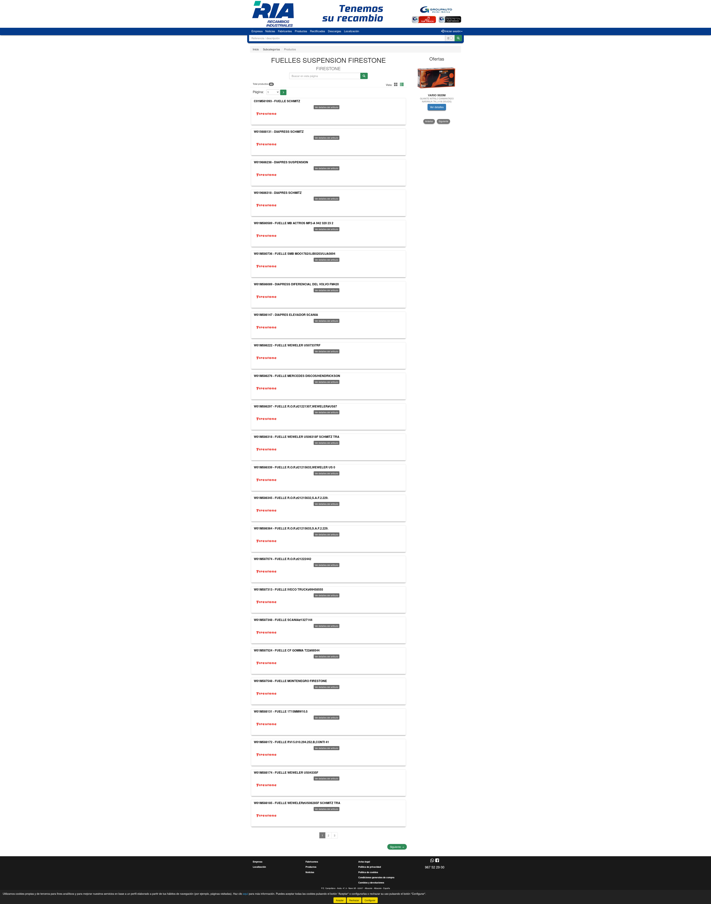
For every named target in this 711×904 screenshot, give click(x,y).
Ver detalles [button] (437, 107)
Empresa (257, 31)
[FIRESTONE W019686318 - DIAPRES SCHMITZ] (266, 205)
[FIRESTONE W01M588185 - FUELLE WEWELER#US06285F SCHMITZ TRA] (266, 815)
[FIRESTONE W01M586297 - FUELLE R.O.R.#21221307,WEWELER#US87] (266, 418)
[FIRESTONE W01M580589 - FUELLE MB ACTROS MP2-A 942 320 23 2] (266, 235)
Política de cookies (368, 872)
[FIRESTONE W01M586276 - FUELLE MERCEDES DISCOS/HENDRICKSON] (266, 388)
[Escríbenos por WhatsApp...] (432, 860)
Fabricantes (285, 31)
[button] (396, 84)
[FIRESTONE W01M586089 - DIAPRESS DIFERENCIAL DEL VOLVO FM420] (266, 296)
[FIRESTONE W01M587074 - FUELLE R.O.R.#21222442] (266, 571)
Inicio (256, 49)
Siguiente (397, 847)
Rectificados (317, 31)
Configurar (370, 900)
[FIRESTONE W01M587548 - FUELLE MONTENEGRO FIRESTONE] (266, 693)
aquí (245, 893)
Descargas (334, 31)
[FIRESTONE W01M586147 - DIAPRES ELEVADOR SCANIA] (266, 327)
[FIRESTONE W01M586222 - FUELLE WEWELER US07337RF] (266, 357)
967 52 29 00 (434, 867)
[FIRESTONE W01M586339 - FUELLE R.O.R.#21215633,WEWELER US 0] (266, 479)
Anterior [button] (429, 121)
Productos (301, 31)
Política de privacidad (369, 866)
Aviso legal (364, 861)
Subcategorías (271, 49)
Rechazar (354, 900)
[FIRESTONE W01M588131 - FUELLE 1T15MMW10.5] (266, 724)
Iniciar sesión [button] (452, 31)
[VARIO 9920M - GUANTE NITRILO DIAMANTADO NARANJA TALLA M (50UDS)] (437, 77)
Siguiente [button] (443, 121)
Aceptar (340, 900)
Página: (258, 91)
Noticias (270, 31)
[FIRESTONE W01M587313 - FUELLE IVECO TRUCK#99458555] (266, 601)
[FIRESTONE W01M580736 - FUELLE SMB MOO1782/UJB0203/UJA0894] (266, 266)
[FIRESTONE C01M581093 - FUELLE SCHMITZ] (266, 113)
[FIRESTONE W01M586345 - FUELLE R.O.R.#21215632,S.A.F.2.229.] (266, 510)
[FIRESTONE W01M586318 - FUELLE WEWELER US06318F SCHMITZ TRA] (266, 449)
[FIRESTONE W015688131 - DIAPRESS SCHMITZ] (266, 144)
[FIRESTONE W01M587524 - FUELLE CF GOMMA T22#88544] (266, 663)
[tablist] (437, 93)
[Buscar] (458, 38)
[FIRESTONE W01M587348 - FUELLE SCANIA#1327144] (266, 632)
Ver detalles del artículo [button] (326, 107)
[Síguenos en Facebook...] (437, 860)
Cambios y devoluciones (371, 882)
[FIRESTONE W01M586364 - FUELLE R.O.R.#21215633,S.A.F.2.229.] (266, 541)
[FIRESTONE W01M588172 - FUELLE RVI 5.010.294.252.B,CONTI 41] (266, 754)
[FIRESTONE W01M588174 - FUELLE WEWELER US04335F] (266, 785)
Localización (351, 31)
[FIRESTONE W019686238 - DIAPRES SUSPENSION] (266, 174)
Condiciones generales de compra (376, 877)
